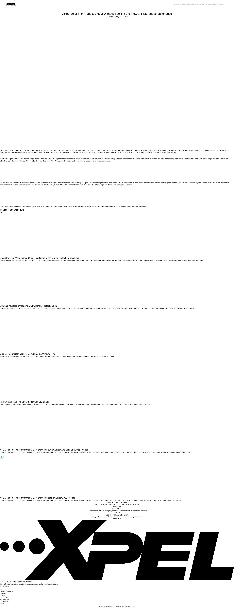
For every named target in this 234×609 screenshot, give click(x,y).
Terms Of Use (4, 599)
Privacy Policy (4, 601)
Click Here (4, 207)
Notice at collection (105, 607)
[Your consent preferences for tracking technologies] (1, 456)
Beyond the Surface (204, 4)
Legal (2, 603)
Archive (117, 11)
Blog (117, 9)
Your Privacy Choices (123, 607)
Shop (211, 4)
